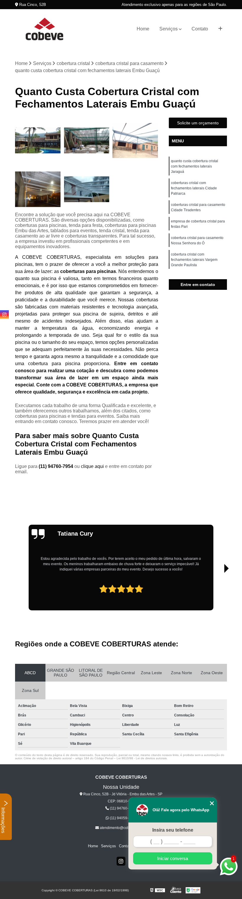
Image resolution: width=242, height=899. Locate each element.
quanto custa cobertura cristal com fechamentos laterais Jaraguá (194, 166)
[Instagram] (121, 861)
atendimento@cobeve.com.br (123, 828)
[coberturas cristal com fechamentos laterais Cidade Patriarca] (38, 189)
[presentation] (32, 591)
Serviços (168, 28)
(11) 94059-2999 (123, 818)
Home (143, 28)
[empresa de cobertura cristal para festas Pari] (38, 140)
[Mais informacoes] (220, 29)
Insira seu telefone (172, 830)
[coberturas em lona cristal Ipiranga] (86, 189)
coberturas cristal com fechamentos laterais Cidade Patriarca (194, 188)
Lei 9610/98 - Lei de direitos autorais (142, 758)
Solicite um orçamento (198, 123)
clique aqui (92, 466)
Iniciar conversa (172, 858)
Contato (200, 28)
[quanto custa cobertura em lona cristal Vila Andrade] (86, 140)
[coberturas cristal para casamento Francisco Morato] (135, 140)
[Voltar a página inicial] (44, 28)
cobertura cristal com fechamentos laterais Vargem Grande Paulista (194, 259)
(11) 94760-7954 (56, 466)
